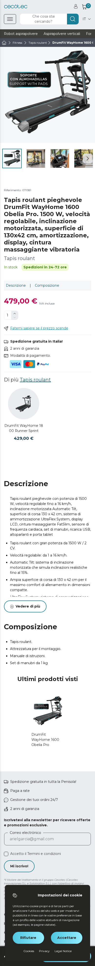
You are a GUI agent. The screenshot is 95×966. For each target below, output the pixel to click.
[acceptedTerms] (6, 854)
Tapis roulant (35, 380)
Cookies (28, 951)
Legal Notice (63, 951)
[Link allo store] (16, 6)
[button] (88, 158)
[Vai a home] (4, 43)
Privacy (44, 951)
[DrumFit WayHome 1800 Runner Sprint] (23, 403)
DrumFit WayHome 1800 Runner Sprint (23, 428)
